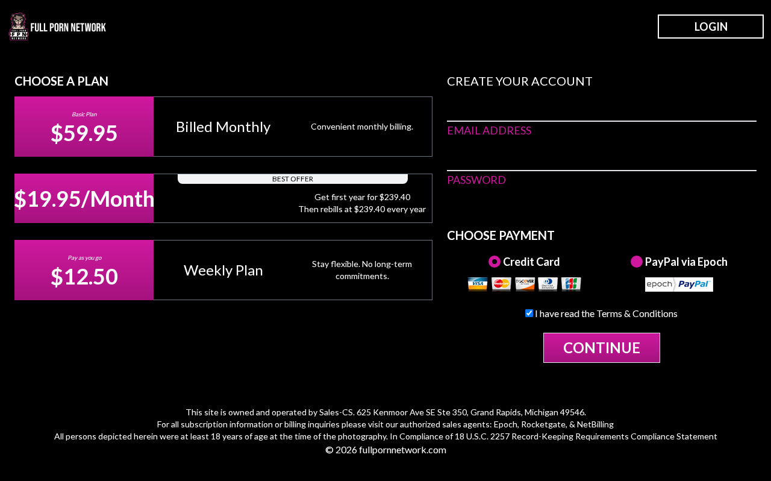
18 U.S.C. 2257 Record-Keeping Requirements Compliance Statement (586, 436)
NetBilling (595, 424)
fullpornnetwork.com (402, 449)
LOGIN (711, 26)
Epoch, (506, 424)
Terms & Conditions (637, 313)
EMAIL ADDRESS (489, 130)
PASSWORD (476, 179)
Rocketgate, (544, 424)
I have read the (605, 313)
